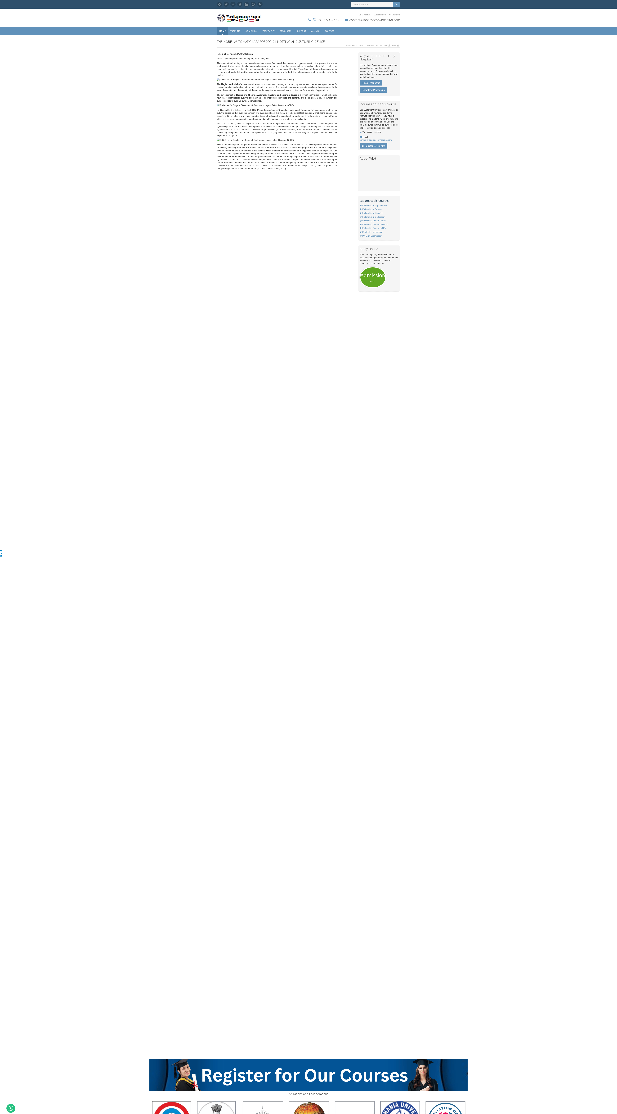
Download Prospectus (373, 89)
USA (394, 45)
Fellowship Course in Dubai (375, 224)
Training (235, 31)
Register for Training (375, 145)
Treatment (269, 31)
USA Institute (394, 15)
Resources (286, 31)
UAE (386, 45)
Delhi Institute (365, 15)
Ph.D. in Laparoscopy (372, 235)
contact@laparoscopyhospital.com (374, 20)
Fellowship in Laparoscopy (374, 205)
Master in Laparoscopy (373, 231)
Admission (252, 31)
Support (301, 31)
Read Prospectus (371, 82)
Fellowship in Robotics (372, 212)
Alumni (315, 31)
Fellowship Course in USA (374, 228)
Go (396, 4)
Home (222, 31)
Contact (330, 31)
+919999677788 (328, 20)
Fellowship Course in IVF (374, 220)
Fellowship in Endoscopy (373, 216)
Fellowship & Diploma (372, 209)
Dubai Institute (380, 15)
